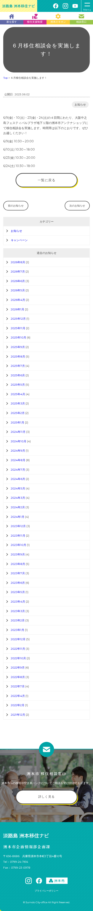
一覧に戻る (47, 180)
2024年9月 (18, 450)
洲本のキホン (58, 21)
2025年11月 (18, 328)
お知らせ (80, 104)
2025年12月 (18, 318)
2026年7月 (18, 271)
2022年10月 (18, 658)
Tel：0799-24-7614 (15, 861)
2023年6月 (18, 582)
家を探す (11, 21)
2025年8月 (18, 356)
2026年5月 (18, 290)
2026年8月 (18, 262)
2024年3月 (18, 497)
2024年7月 (18, 469)
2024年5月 (18, 488)
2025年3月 (18, 403)
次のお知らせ (77, 205)
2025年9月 (18, 347)
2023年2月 (18, 620)
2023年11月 (18, 535)
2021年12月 (18, 714)
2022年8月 (18, 677)
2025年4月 (18, 394)
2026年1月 (17, 309)
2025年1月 (17, 422)
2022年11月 (18, 648)
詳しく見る (46, 796)
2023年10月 (18, 545)
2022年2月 (17, 705)
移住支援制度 (35, 21)
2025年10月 (18, 337)
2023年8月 (18, 564)
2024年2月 (18, 507)
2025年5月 (18, 384)
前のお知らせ (16, 205)
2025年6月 (18, 375)
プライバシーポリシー (46, 890)
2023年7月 (18, 573)
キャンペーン (19, 240)
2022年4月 (18, 696)
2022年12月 (18, 639)
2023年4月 (18, 601)
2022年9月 (18, 667)
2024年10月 (18, 441)
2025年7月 (18, 365)
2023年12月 (18, 526)
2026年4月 (18, 300)
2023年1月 (17, 630)
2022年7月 (18, 686)
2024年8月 (18, 460)
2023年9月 (18, 554)
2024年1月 (17, 516)
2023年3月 (18, 611)
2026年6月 (18, 281)
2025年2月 (18, 413)
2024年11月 (18, 431)
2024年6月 (18, 479)
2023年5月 (18, 592)
